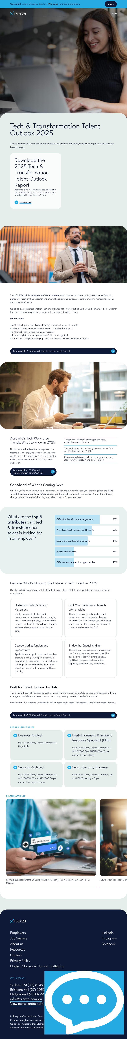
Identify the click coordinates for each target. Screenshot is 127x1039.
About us (16, 944)
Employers (18, 933)
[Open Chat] (84, 1003)
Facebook (108, 944)
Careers (16, 955)
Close (111, 4)
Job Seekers (18, 938)
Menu (114, 14)
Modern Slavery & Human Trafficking (37, 966)
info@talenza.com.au (26, 999)
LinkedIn (108, 933)
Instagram (109, 938)
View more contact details (29, 1004)
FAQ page (53, 4)
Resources (17, 949)
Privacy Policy (20, 961)
